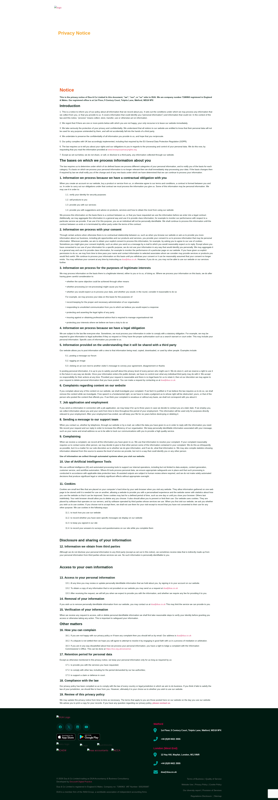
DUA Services (147, 9)
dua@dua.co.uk (129, 259)
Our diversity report (192, 790)
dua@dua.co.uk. (168, 380)
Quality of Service (213, 779)
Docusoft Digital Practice (81, 781)
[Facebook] (60, 727)
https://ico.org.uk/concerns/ (118, 649)
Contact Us (214, 9)
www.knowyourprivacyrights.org (122, 149)
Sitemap (218, 796)
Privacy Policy (201, 784)
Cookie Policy (215, 784)
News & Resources (193, 9)
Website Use (187, 784)
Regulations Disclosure (202, 796)
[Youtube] (86, 727)
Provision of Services (212, 790)
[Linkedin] (77, 727)
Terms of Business (195, 779)
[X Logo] (69, 727)
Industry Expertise (169, 9)
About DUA (131, 9)
